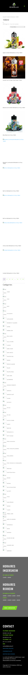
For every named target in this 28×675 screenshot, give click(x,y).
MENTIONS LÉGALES (8, 648)
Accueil (4, 17)
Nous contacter (9, 608)
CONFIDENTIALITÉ (7, 651)
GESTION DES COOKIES (9, 654)
